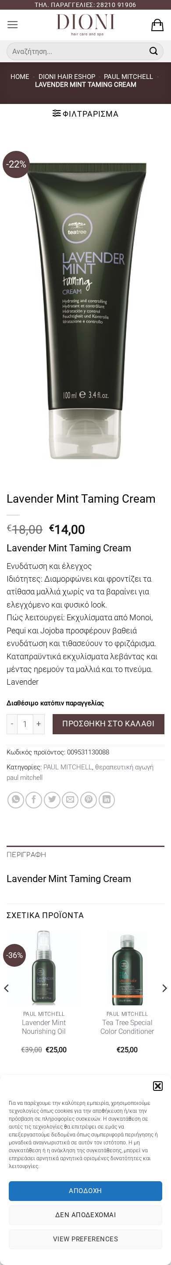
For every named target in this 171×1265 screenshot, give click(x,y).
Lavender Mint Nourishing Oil (44, 1027)
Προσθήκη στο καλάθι (108, 723)
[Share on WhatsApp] (15, 800)
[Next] (164, 1006)
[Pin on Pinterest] (88, 800)
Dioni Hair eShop (67, 77)
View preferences (85, 1239)
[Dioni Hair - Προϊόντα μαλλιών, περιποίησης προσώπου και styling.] (85, 25)
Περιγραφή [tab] (26, 854)
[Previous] (7, 1006)
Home (20, 77)
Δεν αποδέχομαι (85, 1215)
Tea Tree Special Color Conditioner (127, 1027)
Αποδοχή (85, 1191)
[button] (157, 1086)
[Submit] (154, 51)
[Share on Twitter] (52, 800)
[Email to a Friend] (70, 800)
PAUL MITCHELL (128, 77)
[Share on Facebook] (33, 800)
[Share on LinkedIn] (107, 800)
